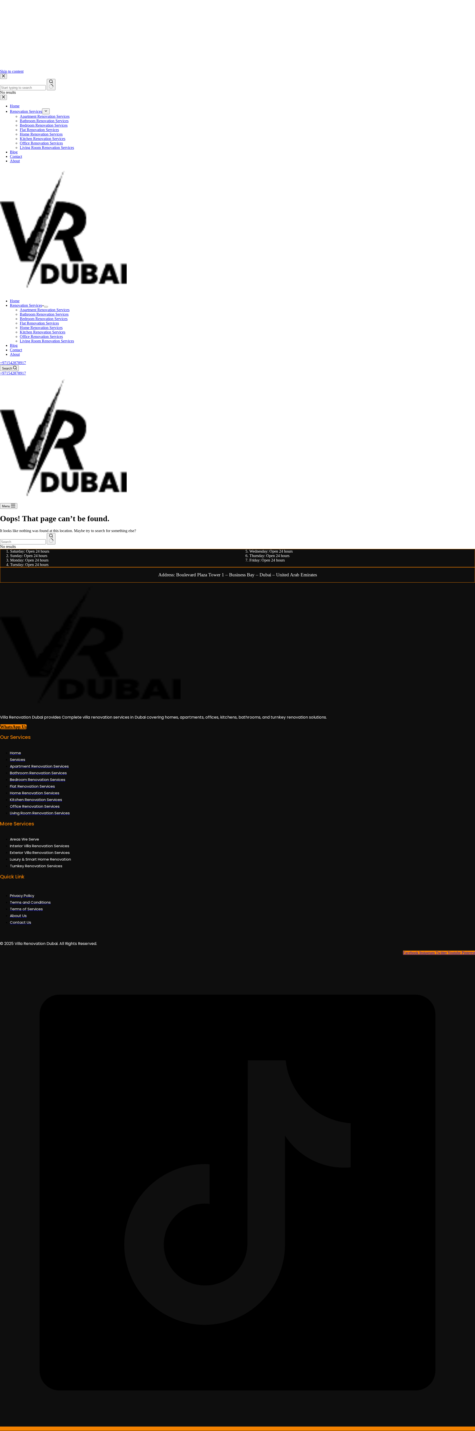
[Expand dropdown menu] (46, 306)
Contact (16, 350)
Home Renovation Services (41, 328)
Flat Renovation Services (39, 323)
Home (15, 301)
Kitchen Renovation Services (42, 332)
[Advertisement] (148, 34)
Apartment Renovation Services (45, 310)
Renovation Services (26, 305)
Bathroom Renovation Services (44, 314)
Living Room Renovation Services (47, 341)
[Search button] (51, 538)
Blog (14, 345)
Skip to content (12, 71)
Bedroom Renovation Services (44, 319)
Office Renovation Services (41, 336)
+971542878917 (13, 363)
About (15, 354)
